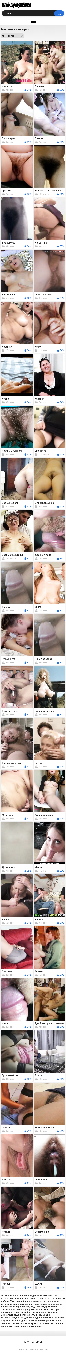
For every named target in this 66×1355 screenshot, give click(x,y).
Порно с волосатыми (38, 1350)
